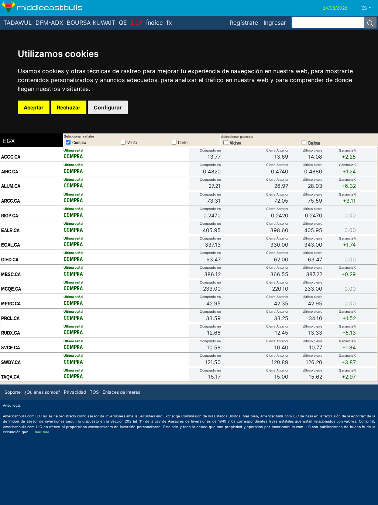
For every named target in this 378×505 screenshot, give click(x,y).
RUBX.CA (10, 333)
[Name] (370, 22)
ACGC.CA (10, 157)
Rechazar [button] (68, 107)
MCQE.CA (11, 289)
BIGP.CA (9, 215)
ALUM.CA (10, 186)
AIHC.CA (9, 171)
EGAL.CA (10, 245)
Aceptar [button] (34, 107)
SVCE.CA (10, 347)
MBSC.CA (11, 274)
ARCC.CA (10, 201)
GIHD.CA (9, 259)
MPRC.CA (11, 303)
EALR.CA (10, 230)
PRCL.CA (10, 318)
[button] (369, 8)
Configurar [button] (108, 107)
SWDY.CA (11, 362)
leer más (42, 432)
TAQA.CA (10, 377)
